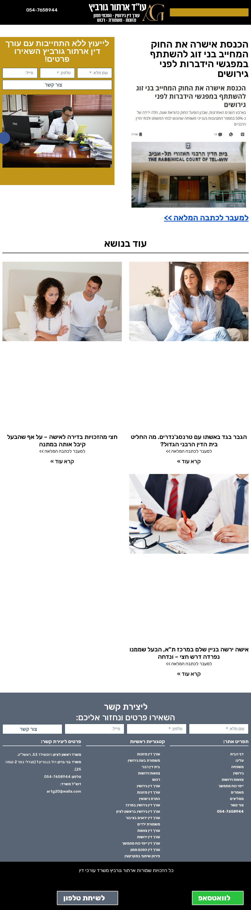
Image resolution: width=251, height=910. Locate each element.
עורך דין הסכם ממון (145, 850)
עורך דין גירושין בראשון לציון (138, 811)
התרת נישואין (149, 799)
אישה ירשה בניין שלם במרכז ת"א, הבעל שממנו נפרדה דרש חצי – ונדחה (189, 653)
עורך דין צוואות (148, 830)
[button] (209, 12)
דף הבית (237, 754)
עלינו (240, 760)
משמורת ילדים (148, 824)
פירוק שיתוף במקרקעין (142, 856)
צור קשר (237, 805)
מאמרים (237, 792)
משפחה (237, 767)
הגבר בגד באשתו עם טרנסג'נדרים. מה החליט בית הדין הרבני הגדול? (189, 440)
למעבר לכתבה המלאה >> (206, 217)
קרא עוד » (189, 461)
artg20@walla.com (64, 791)
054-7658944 (42, 10)
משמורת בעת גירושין (144, 760)
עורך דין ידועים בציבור (143, 818)
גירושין (238, 773)
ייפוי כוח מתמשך (231, 786)
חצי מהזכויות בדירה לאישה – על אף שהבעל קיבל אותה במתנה (62, 440)
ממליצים (237, 799)
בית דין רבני (151, 767)
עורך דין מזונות (148, 754)
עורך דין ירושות (148, 837)
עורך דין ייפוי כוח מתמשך (141, 843)
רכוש (156, 779)
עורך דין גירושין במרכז (143, 805)
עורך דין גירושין (148, 786)
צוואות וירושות (233, 779)
